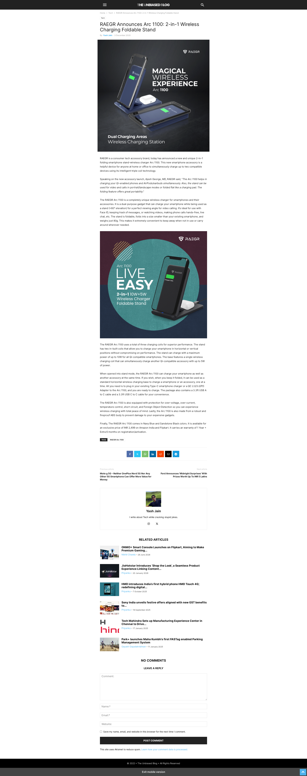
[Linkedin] (153, 454)
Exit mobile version (153, 771)
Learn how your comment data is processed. (164, 749)
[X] (137, 454)
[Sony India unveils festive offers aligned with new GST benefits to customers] (109, 608)
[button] (105, 5)
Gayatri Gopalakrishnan (134, 646)
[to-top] (303, 770)
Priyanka (126, 573)
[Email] (168, 454)
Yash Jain (107, 35)
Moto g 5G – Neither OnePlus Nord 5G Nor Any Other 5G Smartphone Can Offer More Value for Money (125, 476)
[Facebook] (130, 454)
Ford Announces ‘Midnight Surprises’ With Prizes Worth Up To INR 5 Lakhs (184, 475)
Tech (110, 13)
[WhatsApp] (145, 454)
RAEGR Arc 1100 (117, 440)
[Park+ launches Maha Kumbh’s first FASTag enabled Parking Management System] (109, 645)
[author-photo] (153, 506)
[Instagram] (149, 524)
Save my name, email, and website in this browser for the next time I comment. (144, 731)
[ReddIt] (160, 454)
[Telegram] (176, 454)
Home (102, 13)
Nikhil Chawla (129, 554)
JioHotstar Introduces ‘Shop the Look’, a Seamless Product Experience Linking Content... (161, 567)
